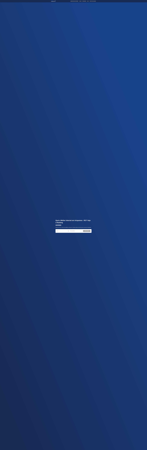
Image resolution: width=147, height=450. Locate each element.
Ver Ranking (59, 225)
